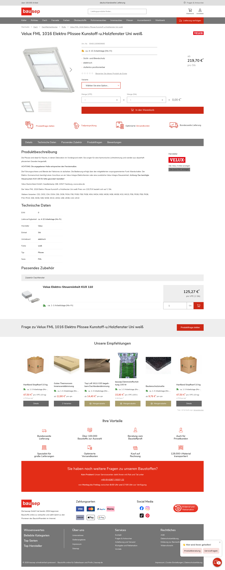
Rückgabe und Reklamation (126, 545)
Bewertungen (114, 142)
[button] (71, 69)
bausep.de (98, 562)
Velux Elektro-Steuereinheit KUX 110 (68, 287)
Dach (35, 27)
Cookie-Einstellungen (174, 562)
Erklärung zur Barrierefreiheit (172, 542)
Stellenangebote (78, 539)
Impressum (77, 544)
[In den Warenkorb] (199, 305)
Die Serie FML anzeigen (179, 169)
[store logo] (34, 11)
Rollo (64, 27)
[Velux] (198, 34)
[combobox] (117, 11)
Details (28, 142)
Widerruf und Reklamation (188, 508)
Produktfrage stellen (45, 126)
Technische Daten (47, 142)
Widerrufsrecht (167, 545)
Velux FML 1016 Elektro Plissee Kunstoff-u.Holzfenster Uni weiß (96, 27)
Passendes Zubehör (71, 142)
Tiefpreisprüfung (88, 125)
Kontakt (118, 535)
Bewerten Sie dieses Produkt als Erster (111, 73)
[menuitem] (24, 20)
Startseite (25, 27)
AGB (162, 535)
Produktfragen (94, 142)
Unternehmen (77, 535)
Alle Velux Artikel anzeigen (179, 166)
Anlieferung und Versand (125, 542)
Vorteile (118, 549)
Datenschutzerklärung (170, 538)
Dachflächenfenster (50, 27)
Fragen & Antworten (195, 3)
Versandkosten (143, 126)
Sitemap (75, 548)
